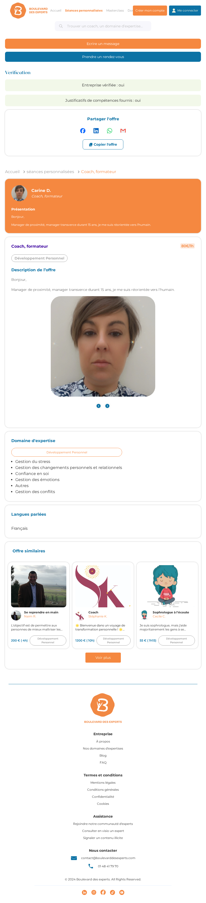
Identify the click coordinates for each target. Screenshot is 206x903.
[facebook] (82, 130)
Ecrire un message (103, 43)
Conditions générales (103, 789)
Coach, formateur (98, 171)
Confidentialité (103, 797)
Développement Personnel (66, 452)
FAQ (103, 762)
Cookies (103, 804)
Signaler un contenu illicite (103, 838)
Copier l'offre (105, 144)
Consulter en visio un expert (103, 831)
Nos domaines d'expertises (103, 748)
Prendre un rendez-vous (103, 57)
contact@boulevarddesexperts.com (108, 858)
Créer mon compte (150, 10)
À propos (103, 741)
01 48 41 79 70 (108, 866)
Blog (103, 755)
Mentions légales (103, 782)
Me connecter (187, 10)
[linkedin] (96, 130)
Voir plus (103, 657)
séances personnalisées (50, 171)
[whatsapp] (109, 130)
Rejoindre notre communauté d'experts (103, 824)
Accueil (12, 171)
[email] (123, 131)
